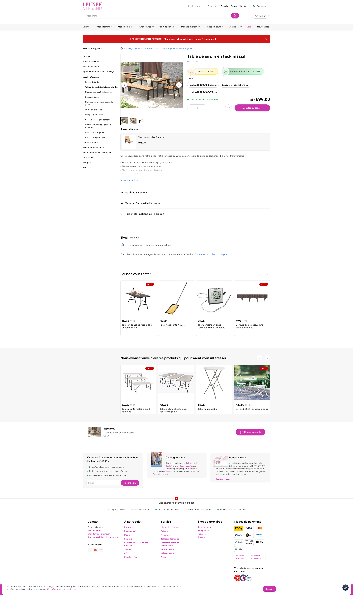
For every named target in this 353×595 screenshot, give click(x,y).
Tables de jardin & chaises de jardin (101, 87)
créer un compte (218, 254)
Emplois (224, 6)
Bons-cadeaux (167, 549)
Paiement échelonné (256, 557)
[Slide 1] (124, 121)
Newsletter (166, 535)
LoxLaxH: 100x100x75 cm (203, 85)
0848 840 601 (94, 530)
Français (234, 6)
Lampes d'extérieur (94, 114)
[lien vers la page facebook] (90, 550)
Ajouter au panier (252, 107)
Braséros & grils (92, 97)
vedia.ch (202, 534)
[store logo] (92, 6)
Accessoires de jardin (94, 132)
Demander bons (223, 479)
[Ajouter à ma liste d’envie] (228, 107)
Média (127, 535)
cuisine (155, 471)
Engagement (130, 531)
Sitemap (128, 549)
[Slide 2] (133, 121)
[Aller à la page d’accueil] (121, 48)
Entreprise (129, 527)
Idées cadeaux (167, 553)
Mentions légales (132, 557)
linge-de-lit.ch (204, 527)
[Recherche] (235, 15)
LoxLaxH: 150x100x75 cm (235, 85)
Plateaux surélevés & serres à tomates (98, 126)
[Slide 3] (141, 121)
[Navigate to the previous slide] (259, 273)
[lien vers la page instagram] (101, 550)
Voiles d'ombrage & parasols (98, 119)
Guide (163, 557)
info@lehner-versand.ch (99, 534)
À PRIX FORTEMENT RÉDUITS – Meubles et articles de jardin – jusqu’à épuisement (172, 39)
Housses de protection (95, 137)
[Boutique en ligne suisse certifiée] (237, 577)
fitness (166, 471)
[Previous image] (124, 85)
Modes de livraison (170, 527)
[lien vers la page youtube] (96, 550)
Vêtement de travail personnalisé (170, 544)
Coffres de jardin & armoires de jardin (99, 103)
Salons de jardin (92, 82)
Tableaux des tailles (170, 539)
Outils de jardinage (93, 109)
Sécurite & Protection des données (136, 544)
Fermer (269, 589)
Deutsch (244, 6)
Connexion (200, 254)
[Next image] (179, 85)
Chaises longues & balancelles (98, 92)
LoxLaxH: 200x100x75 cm (203, 92)
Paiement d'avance (240, 557)
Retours (164, 531)
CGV (126, 553)
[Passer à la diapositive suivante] (267, 273)
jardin (192, 468)
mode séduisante (184, 466)
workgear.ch (203, 530)
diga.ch (201, 537)
